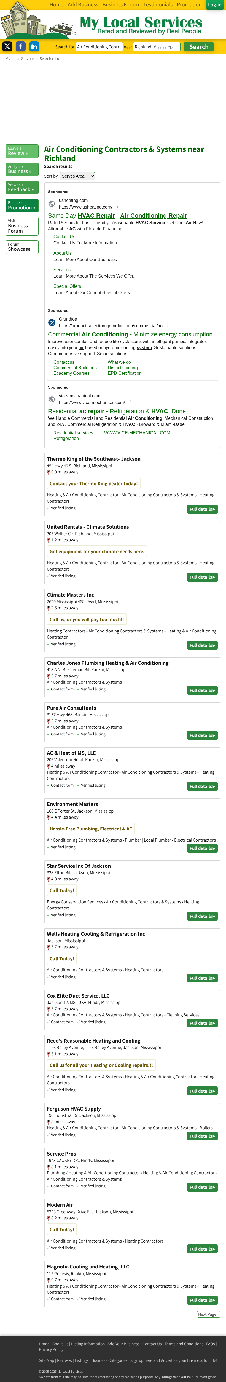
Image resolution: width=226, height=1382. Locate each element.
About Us (60, 1343)
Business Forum (18, 226)
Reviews (64, 1360)
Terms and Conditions (184, 1343)
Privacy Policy (51, 1349)
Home (44, 1343)
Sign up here (141, 1360)
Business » (19, 169)
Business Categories (110, 1360)
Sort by (51, 176)
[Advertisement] (113, 102)
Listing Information (88, 1343)
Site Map (46, 1360)
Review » (18, 150)
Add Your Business (123, 1343)
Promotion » (21, 205)
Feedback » (21, 186)
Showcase (19, 246)
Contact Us (152, 1343)
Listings (82, 1360)
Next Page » (208, 1314)
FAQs (210, 1343)
